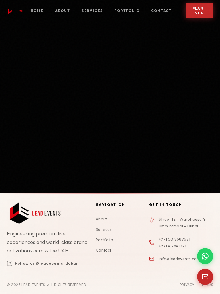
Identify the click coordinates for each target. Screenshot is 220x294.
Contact (161, 11)
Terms (207, 285)
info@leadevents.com (179, 258)
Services (92, 11)
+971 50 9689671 (174, 239)
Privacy (187, 285)
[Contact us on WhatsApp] (205, 256)
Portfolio (127, 11)
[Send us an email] (205, 277)
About (62, 11)
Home (37, 11)
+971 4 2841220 (173, 246)
